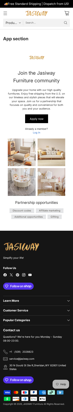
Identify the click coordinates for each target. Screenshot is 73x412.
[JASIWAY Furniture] (36, 13)
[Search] (65, 23)
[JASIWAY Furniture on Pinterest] (17, 275)
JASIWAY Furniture (33, 404)
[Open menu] (5, 13)
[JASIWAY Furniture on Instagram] (23, 275)
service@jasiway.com (21, 358)
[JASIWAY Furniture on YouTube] (30, 275)
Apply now (36, 118)
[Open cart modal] (67, 13)
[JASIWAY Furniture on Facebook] (5, 275)
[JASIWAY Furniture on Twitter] (11, 275)
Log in (36, 132)
